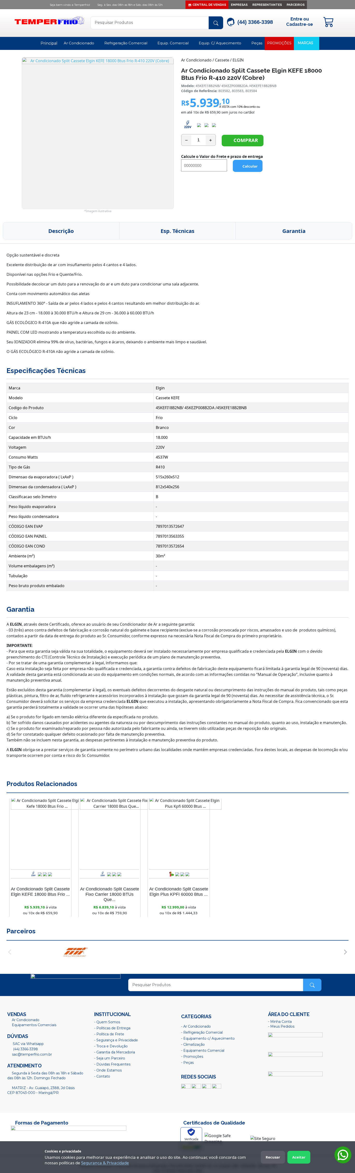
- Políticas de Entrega (112, 1028)
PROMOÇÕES (279, 43)
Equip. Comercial (173, 43)
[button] (10, 952)
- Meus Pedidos (281, 1026)
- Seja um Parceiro (109, 1058)
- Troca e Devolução (111, 1046)
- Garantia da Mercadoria (114, 1052)
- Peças (187, 1062)
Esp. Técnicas (177, 230)
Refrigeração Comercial (126, 43)
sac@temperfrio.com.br (31, 1054)
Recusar (273, 1157)
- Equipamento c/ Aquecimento (208, 1038)
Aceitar (298, 1157)
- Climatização (193, 1044)
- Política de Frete (109, 1034)
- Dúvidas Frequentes (112, 1064)
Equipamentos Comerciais (34, 1025)
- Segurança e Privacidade (116, 1040)
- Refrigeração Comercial (202, 1032)
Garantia (293, 230)
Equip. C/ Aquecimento (220, 43)
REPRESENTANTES (267, 5)
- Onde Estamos (108, 1070)
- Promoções (192, 1056)
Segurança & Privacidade (105, 1163)
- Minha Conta (280, 1021)
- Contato (102, 1076)
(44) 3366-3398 (25, 1049)
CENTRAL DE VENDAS (209, 5)
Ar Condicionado (79, 43)
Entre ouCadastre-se (299, 21)
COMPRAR (244, 140)
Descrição (61, 230)
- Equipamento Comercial (202, 1050)
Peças (256, 43)
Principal (49, 43)
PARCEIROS (296, 5)
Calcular (249, 166)
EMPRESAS (239, 5)
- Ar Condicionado (196, 1026)
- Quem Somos (107, 1022)
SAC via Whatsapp (28, 1044)
